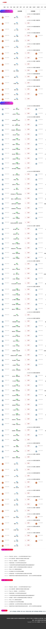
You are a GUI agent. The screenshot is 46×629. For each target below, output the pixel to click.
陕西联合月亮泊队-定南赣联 (16, 355)
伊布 (22, 611)
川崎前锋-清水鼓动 (16, 400)
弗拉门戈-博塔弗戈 (16, 243)
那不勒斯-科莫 (16, 229)
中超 (11, 7)
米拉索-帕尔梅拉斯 (16, 253)
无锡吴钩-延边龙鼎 (16, 350)
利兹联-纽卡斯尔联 (16, 457)
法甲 (24, 7)
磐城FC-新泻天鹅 (16, 144)
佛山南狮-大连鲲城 (16, 360)
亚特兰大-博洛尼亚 (16, 269)
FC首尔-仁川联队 (16, 345)
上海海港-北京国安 (16, 365)
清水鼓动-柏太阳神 (16, 149)
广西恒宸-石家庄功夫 (16, 424)
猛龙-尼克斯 (16, 517)
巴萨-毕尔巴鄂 (16, 109)
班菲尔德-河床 (16, 234)
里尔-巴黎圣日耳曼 (16, 125)
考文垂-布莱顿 (16, 451)
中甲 (42, 7)
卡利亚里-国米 (16, 238)
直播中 (28, 16)
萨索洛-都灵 (16, 179)
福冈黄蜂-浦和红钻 (16, 290)
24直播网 (5, 2)
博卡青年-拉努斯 (16, 134)
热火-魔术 (16, 94)
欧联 (30, 7)
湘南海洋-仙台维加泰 (16, 331)
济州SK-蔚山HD (16, 341)
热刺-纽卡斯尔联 (16, 174)
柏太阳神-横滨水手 (16, 395)
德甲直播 (36, 611)
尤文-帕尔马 (16, 189)
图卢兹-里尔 (16, 315)
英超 (4, 7)
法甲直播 (14, 611)
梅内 (24, 611)
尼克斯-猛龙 (16, 83)
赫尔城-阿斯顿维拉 (16, 376)
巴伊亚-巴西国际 (16, 258)
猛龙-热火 (16, 17)
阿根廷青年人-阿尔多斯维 (16, 248)
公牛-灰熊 (16, 47)
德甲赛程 (40, 611)
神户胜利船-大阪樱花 (16, 168)
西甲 (21, 7)
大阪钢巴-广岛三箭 (16, 139)
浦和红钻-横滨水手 (16, 163)
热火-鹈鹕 (16, 36)
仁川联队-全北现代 (16, 213)
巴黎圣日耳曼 (28, 611)
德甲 (17, 7)
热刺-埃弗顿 (16, 446)
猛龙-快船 (16, 53)
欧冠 (14, 7)
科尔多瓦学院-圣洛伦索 (16, 283)
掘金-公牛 (16, 64)
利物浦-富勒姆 (16, 440)
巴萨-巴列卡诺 (16, 274)
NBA (8, 7)
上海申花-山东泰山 (16, 114)
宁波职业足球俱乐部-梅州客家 (16, 223)
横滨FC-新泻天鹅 (16, 390)
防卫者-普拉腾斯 (16, 278)
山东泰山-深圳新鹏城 (16, 370)
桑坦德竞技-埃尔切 (16, 120)
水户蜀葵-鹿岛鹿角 (16, 299)
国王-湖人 (16, 23)
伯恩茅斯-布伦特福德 (16, 430)
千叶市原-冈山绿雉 (16, 294)
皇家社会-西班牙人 (16, 184)
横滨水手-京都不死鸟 (16, 309)
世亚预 (38, 7)
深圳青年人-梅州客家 (16, 419)
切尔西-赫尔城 (16, 435)
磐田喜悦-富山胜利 (16, 405)
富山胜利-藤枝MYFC (16, 154)
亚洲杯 (34, 7)
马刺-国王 (16, 99)
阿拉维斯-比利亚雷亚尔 (16, 130)
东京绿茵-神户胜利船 (16, 304)
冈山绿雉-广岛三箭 (16, 385)
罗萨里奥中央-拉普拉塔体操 (16, 194)
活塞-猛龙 (16, 89)
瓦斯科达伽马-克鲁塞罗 (16, 203)
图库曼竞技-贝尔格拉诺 (16, 208)
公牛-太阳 (16, 30)
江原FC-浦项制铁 (16, 218)
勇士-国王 (16, 58)
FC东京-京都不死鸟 (16, 414)
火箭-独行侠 (16, 41)
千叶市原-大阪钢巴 (16, 381)
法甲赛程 (18, 611)
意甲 (27, 7)
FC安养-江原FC (16, 410)
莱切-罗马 (16, 264)
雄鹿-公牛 (16, 77)
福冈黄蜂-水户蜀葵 (16, 326)
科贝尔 (44, 611)
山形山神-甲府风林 (16, 336)
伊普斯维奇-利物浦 (16, 321)
